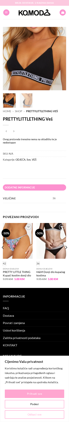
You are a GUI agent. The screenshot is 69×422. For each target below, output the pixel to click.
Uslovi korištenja (14, 330)
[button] (6, 12)
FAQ (6, 308)
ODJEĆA (20, 159)
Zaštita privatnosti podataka (21, 338)
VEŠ (34, 159)
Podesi (34, 404)
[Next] (60, 58)
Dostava (8, 315)
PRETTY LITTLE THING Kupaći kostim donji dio (17, 273)
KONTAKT (10, 345)
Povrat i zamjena (14, 323)
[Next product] (6, 131)
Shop (18, 111)
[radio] (37, 264)
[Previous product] (14, 131)
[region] (34, 389)
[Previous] (9, 58)
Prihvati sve (34, 393)
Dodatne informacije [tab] (20, 187)
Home (7, 111)
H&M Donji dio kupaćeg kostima (50, 273)
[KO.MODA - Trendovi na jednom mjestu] (34, 12)
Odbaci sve (34, 414)
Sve (29, 159)
